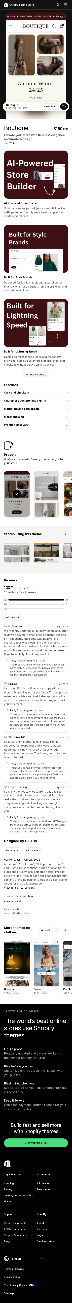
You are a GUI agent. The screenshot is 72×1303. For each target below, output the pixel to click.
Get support (13, 850)
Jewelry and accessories (18, 1195)
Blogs (7, 1241)
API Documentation (15, 1229)
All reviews (12, 617)
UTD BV (12, 143)
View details (11, 887)
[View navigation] (65, 4)
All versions (28, 887)
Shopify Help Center (15, 1223)
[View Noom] (46, 494)
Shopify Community (15, 1235)
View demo (50, 106)
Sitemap (9, 1293)
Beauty (8, 1189)
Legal (40, 1235)
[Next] (65, 534)
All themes (32, 850)
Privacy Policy (12, 1277)
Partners (42, 1229)
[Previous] (57, 534)
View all (45, 930)
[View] (17, 553)
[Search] (58, 4)
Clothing (9, 1183)
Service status (45, 1241)
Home (7, 1201)
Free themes (44, 1189)
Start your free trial (36, 1142)
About (40, 1223)
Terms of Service (14, 1268)
